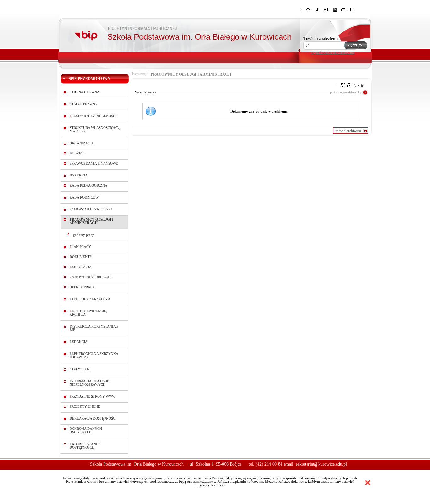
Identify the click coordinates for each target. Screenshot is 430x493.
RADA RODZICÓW (84, 197)
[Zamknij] (367, 482)
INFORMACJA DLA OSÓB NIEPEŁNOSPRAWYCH (89, 382)
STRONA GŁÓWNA (84, 92)
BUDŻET (76, 153)
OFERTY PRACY (82, 287)
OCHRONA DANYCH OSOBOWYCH (86, 430)
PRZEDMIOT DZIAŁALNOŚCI (93, 116)
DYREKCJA (79, 175)
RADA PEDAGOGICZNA (88, 185)
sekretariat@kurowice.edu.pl (321, 464)
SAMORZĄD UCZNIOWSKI (91, 209)
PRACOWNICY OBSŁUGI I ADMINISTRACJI (91, 221)
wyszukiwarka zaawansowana (332, 52)
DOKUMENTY (81, 257)
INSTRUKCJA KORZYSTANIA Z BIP (94, 328)
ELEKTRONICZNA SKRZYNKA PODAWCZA (94, 355)
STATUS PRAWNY (84, 104)
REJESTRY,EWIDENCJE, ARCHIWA (88, 312)
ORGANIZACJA (82, 143)
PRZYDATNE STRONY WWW (92, 396)
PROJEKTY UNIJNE (85, 406)
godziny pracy (83, 235)
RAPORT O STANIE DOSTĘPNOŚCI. (84, 445)
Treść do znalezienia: (321, 38)
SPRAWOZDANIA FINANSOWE (94, 163)
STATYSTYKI (80, 369)
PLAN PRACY (80, 247)
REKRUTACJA (81, 267)
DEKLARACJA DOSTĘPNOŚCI (93, 418)
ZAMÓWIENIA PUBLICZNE (91, 277)
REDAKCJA (79, 342)
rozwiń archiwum (348, 130)
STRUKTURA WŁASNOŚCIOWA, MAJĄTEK (95, 129)
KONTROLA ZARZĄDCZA (90, 299)
